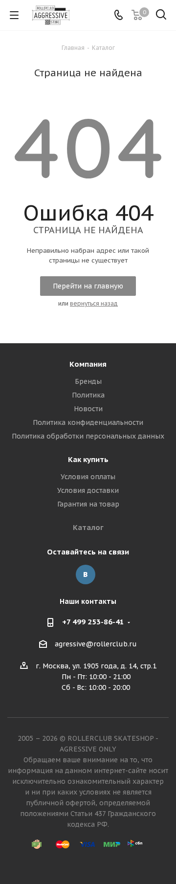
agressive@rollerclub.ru (96, 644)
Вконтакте (85, 574)
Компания (88, 364)
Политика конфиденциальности (88, 422)
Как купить (88, 459)
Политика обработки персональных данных (88, 436)
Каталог (88, 527)
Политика (88, 395)
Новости (88, 408)
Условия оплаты (88, 476)
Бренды (88, 381)
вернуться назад (94, 303)
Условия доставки (88, 490)
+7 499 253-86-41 (93, 621)
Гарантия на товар (88, 504)
